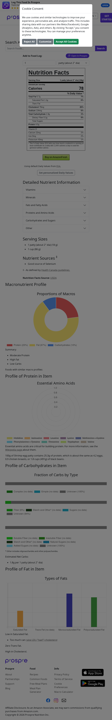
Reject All (29, 41)
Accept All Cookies (66, 41)
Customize (45, 41)
